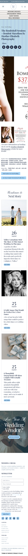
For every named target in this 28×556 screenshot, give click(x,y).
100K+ (10, 170)
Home (2, 27)
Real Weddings (14, 18)
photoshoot (12, 164)
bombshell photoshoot (15, 158)
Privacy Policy (16, 495)
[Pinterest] (14, 518)
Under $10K (11, 168)
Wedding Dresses (14, 11)
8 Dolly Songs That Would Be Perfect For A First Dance (14, 312)
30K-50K (23, 168)
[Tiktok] (6, 518)
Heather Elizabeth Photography (18, 162)
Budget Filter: (4, 168)
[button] (3, 47)
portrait (19, 164)
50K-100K (4, 170)
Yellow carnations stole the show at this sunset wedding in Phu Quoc (13, 242)
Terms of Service (7, 553)
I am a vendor (6, 487)
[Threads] (17, 518)
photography (4, 164)
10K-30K (18, 168)
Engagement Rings (14, 14)
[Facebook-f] (10, 518)
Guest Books (14, 16)
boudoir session (13, 160)
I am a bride (6, 489)
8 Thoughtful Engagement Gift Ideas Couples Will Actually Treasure (13, 376)
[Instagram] (2, 518)
